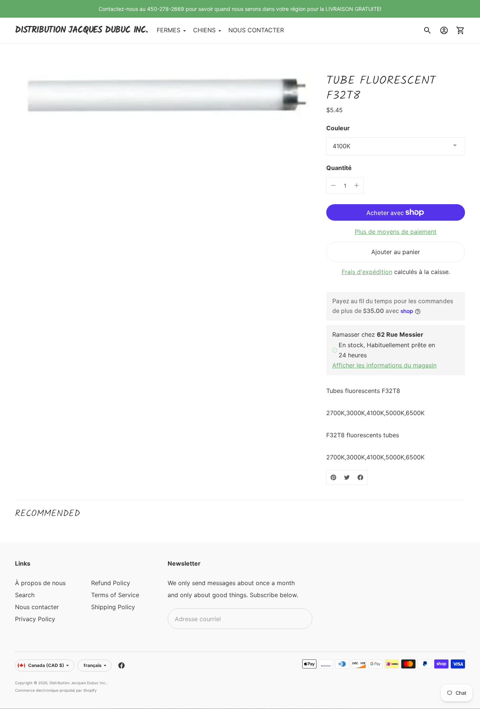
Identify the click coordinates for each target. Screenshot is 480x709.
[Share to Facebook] (360, 477)
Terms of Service (115, 595)
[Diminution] (333, 185)
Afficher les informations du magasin (384, 365)
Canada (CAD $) (46, 665)
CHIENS (204, 30)
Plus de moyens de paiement (395, 231)
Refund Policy (110, 583)
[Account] (444, 30)
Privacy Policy (35, 619)
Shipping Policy (113, 607)
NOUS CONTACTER (256, 30)
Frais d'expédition (367, 271)
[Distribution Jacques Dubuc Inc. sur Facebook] (121, 665)
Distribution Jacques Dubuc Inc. (78, 682)
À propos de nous (40, 583)
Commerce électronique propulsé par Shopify (56, 690)
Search (24, 595)
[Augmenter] (356, 185)
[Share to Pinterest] (333, 477)
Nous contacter (37, 607)
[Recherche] (427, 30)
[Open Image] (164, 93)
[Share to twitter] (347, 477)
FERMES (168, 30)
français (93, 665)
